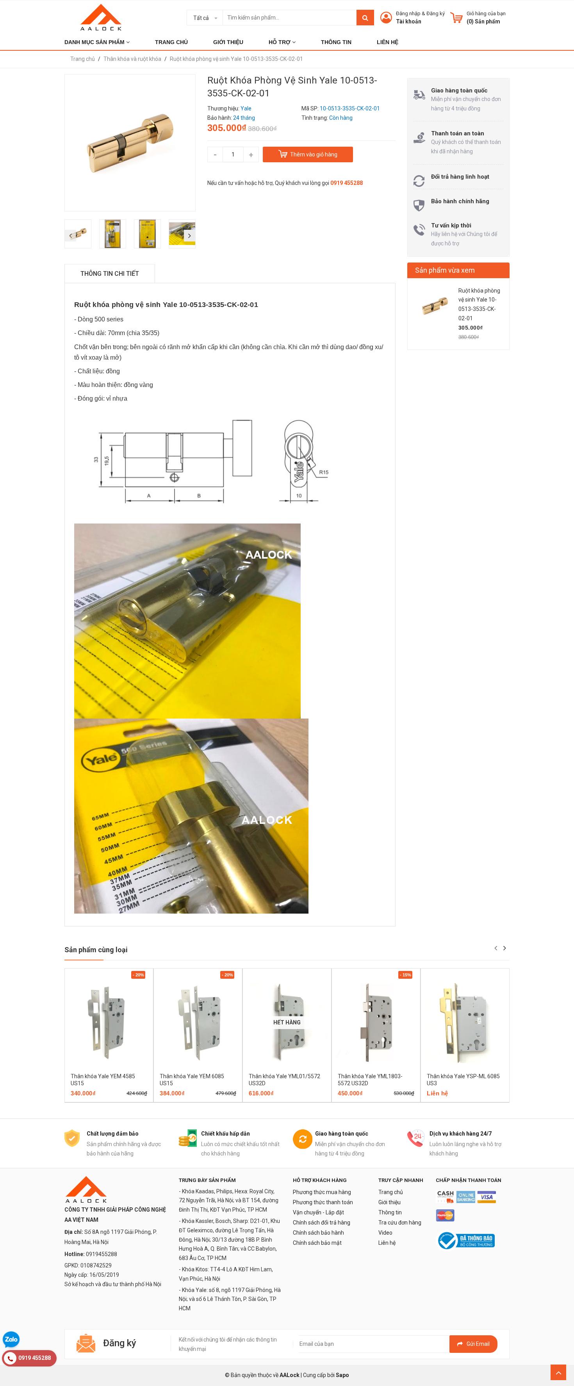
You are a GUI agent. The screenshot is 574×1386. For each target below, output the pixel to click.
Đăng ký (435, 13)
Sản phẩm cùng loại (96, 950)
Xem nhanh (136, 1099)
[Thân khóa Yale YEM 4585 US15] (109, 1022)
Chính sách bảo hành (318, 1233)
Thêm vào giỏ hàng (98, 1099)
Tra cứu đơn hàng (399, 1222)
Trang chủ (390, 1192)
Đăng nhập (408, 13)
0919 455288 (346, 183)
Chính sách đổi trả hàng (321, 1222)
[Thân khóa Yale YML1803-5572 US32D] (376, 1022)
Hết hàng (275, 1099)
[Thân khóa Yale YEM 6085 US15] (198, 1022)
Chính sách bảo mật (317, 1243)
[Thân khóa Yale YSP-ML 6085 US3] (465, 1022)
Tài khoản (408, 21)
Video (385, 1233)
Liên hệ (387, 1243)
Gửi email (478, 1344)
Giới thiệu (389, 1202)
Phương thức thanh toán (323, 1202)
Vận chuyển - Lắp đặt (318, 1212)
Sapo (342, 1375)
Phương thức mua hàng (322, 1192)
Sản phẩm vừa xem (445, 270)
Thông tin (390, 1212)
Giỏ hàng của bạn (486, 13)
